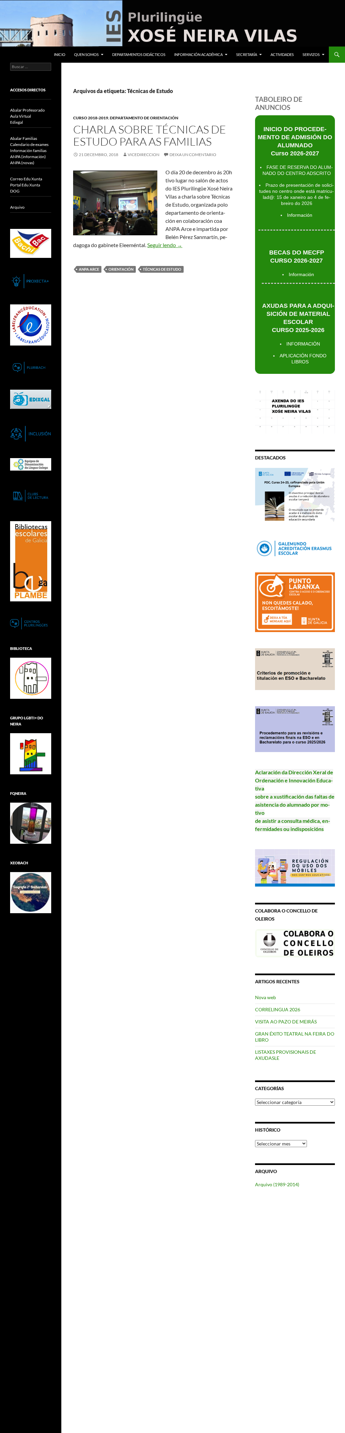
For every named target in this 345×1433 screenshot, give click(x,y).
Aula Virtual (20, 116)
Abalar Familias (23, 138)
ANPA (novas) (22, 162)
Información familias (28, 150)
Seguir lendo (164, 245)
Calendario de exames (29, 144)
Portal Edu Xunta (25, 184)
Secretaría (246, 54)
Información (299, 215)
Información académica (198, 54)
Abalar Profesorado (27, 110)
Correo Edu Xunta (26, 178)
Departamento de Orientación (144, 117)
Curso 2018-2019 (90, 117)
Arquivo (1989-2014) (277, 1184)
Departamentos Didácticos (138, 54)
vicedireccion (143, 154)
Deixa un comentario (192, 154)
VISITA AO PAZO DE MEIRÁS (286, 1021)
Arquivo (17, 207)
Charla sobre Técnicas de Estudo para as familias (149, 135)
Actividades (282, 54)
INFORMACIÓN (303, 344)
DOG (15, 190)
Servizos (311, 54)
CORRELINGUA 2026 (277, 1009)
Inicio (59, 54)
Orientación (120, 269)
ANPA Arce (89, 269)
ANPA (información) (28, 156)
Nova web (265, 997)
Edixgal (16, 122)
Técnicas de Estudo (162, 269)
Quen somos (86, 54)
